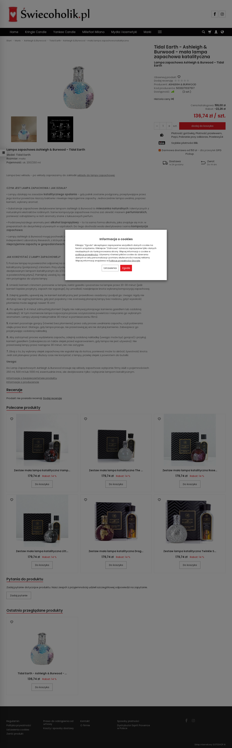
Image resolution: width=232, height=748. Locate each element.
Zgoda (126, 268)
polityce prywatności (86, 254)
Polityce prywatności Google (124, 260)
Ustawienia (110, 268)
